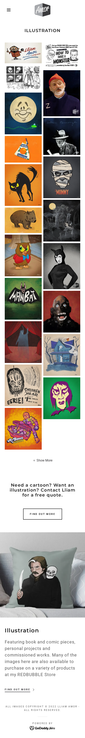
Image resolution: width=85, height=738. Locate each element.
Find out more (42, 514)
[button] (6, 10)
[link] (42, 10)
